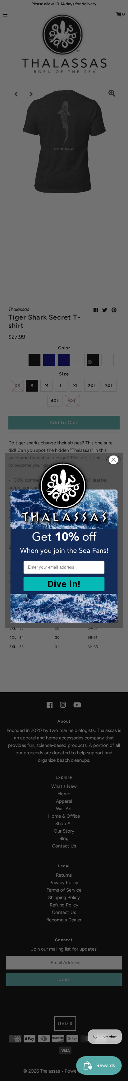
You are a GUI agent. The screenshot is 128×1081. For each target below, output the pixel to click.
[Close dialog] (113, 459)
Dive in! (64, 584)
